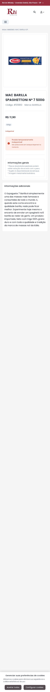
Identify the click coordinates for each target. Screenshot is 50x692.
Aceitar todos (13, 687)
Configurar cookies (34, 687)
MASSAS (11, 29)
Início (4, 29)
